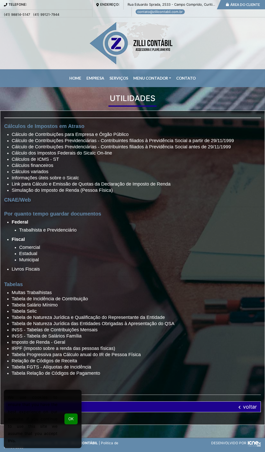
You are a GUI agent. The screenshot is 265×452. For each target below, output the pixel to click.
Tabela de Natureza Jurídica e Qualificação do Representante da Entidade (88, 317)
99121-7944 (46, 14)
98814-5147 (17, 14)
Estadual (28, 253)
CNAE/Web (17, 200)
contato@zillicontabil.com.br (160, 12)
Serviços (118, 78)
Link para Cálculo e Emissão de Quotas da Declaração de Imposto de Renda (91, 184)
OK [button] (71, 418)
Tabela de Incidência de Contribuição (50, 298)
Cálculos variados (30, 171)
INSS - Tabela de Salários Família (47, 336)
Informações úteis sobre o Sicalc (45, 177)
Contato (186, 78)
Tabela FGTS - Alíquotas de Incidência (51, 367)
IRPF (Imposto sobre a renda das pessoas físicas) (63, 348)
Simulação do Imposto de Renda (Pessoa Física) (62, 190)
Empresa (95, 78)
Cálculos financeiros (32, 165)
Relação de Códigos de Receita (44, 360)
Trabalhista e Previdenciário (48, 230)
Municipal (29, 259)
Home (75, 78)
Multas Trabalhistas (32, 292)
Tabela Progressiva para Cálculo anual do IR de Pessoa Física (76, 354)
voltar (249, 407)
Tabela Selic (24, 311)
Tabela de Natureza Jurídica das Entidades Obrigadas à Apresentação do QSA (93, 323)
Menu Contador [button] (150, 78)
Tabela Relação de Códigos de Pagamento (56, 373)
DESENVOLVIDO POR (228, 443)
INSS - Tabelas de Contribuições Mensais (55, 329)
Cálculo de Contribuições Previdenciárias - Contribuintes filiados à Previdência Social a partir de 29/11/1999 (123, 140)
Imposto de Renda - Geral (38, 342)
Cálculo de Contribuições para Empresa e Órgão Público (70, 134)
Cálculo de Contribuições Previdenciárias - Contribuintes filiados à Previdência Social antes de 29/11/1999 (121, 146)
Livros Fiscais (26, 269)
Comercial (29, 247)
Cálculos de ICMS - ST (35, 159)
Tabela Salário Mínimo (35, 305)
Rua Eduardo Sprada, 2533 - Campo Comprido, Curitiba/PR (175, 4)
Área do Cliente (245, 5)
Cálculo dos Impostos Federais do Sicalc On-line (62, 153)
